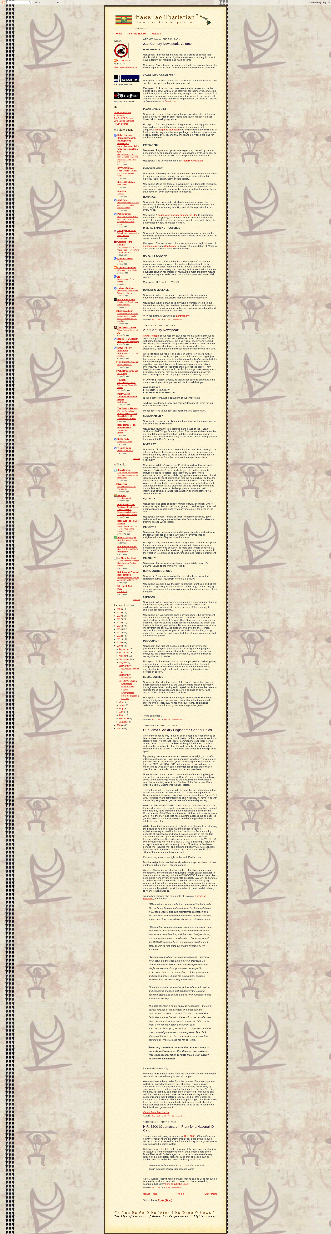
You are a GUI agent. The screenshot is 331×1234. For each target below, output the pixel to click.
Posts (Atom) (165, 1200)
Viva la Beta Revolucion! (156, 1112)
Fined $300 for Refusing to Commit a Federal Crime (127, 173)
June (121, 705)
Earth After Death (124, 442)
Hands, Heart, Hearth (127, 339)
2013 (119, 632)
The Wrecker (122, 261)
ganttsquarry (183, 315)
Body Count (122, 402)
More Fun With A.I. (125, 498)
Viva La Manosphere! (124, 121)
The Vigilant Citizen (126, 230)
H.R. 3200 (189, 1136)
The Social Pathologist (128, 362)
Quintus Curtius (125, 258)
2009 (119, 646)
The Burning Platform (127, 408)
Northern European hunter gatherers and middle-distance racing (128, 205)
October (123, 656)
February (123, 718)
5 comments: (177, 719)
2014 (119, 629)
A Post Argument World (127, 270)
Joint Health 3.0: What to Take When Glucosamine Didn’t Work (127, 475)
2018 (119, 616)
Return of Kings (121, 124)
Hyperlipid (122, 484)
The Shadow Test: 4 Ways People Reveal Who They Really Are (128, 249)
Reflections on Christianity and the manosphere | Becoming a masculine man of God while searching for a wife (128, 143)
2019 (119, 612)
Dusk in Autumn (125, 311)
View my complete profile (125, 67)
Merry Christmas (124, 365)
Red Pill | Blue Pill (136, 33)
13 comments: (177, 1116)
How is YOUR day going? (128, 342)
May (121, 708)
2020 (119, 609)
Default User (170, 101)
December (124, 649)
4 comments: (177, 1187)
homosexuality (151, 246)
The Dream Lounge (126, 327)
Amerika (121, 191)
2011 (119, 639)
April (121, 712)
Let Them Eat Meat (126, 558)
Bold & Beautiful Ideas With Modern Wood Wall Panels (127, 385)
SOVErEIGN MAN (125, 168)
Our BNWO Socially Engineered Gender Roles (128, 684)
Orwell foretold (151, 335)
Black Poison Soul (126, 299)
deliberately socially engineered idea (178, 215)
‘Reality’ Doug (124, 448)
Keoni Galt (123, 60)
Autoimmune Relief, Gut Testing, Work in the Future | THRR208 (127, 528)
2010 (119, 642)
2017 (119, 619)
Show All (136, 459)
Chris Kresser (124, 470)
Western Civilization (192, 160)
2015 (119, 626)
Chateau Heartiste (122, 112)
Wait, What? (122, 185)
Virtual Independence (127, 371)
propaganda (161, 129)
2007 (119, 728)
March (122, 715)
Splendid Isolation (126, 182)
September (124, 659)
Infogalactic (119, 115)
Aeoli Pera (122, 200)
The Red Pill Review (123, 118)
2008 (119, 725)
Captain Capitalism (126, 267)
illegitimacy (170, 246)
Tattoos (120, 194)
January (123, 722)
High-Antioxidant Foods (127, 540)
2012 (119, 636)
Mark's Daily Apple (126, 537)
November (124, 652)
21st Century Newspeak (161, 330)
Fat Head (121, 495)
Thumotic (122, 380)
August (122, 662)
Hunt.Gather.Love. (126, 504)
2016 (119, 622)
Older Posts (210, 1193)
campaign (174, 129)
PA (118, 276)
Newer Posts (150, 1193)
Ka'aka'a (156, 33)
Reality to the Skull (125, 451)
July (121, 702)
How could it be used (176, 1184)
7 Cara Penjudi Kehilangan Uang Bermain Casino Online (128, 563)
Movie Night (122, 374)
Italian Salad (122, 592)
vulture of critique (126, 288)
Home (119, 33)
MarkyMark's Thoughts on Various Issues (127, 396)
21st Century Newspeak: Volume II (129, 669)
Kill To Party (123, 439)
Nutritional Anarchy (127, 546)
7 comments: (177, 319)
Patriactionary (124, 214)
